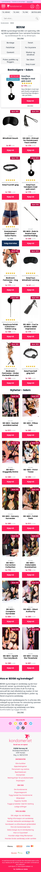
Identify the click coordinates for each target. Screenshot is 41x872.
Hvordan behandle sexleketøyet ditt (20, 821)
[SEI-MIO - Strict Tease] (30, 442)
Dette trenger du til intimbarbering (20, 830)
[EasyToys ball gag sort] (30, 343)
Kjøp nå (30, 101)
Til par (25, 12)
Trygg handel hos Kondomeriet (20, 795)
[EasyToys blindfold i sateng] (30, 250)
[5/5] (10, 180)
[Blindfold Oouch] (10, 110)
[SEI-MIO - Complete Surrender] (10, 582)
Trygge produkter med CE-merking (20, 804)
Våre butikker (20, 763)
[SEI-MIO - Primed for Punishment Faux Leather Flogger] (30, 110)
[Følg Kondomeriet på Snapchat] (15, 725)
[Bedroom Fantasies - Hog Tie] (10, 250)
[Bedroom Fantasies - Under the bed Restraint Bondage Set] (10, 343)
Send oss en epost (20, 744)
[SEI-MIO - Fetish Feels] (30, 488)
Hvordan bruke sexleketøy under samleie (20, 838)
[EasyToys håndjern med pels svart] (11, 75)
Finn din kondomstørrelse (20, 827)
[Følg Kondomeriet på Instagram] (10, 725)
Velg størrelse (10, 243)
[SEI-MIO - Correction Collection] (10, 535)
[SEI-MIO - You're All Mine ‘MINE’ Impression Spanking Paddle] (30, 297)
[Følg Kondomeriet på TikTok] (23, 729)
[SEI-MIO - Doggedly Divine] (10, 442)
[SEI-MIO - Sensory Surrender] (10, 488)
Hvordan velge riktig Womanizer (20, 836)
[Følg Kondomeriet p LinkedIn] (18, 729)
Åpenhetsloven (20, 772)
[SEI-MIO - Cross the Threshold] (30, 628)
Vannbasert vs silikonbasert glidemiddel (20, 824)
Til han (16, 12)
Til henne (6, 12)
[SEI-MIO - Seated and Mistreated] (10, 395)
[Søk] (37, 18)
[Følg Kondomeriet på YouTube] (26, 725)
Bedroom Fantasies (10, 275)
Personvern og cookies (20, 769)
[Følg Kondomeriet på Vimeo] (31, 725)
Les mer (30, 106)
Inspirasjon (20, 781)
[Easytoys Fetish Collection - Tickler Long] (10, 297)
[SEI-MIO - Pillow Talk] (30, 395)
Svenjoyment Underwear (10, 229)
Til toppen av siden (20, 869)
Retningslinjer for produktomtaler (20, 778)
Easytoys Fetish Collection (11, 182)
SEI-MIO (30, 136)
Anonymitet (30, 1)
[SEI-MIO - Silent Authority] (30, 582)
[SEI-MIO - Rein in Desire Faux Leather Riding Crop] (30, 204)
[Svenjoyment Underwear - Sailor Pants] (10, 204)
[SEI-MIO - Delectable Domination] (30, 535)
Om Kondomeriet (20, 789)
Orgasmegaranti (20, 792)
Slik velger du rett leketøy (20, 815)
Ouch (10, 136)
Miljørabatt (20, 798)
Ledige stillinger (20, 807)
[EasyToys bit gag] (10, 157)
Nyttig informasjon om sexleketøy (20, 818)
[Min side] (32, 6)
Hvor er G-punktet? (20, 833)
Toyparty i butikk (20, 801)
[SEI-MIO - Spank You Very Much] (10, 628)
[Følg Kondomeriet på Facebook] (20, 725)
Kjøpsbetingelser (20, 766)
